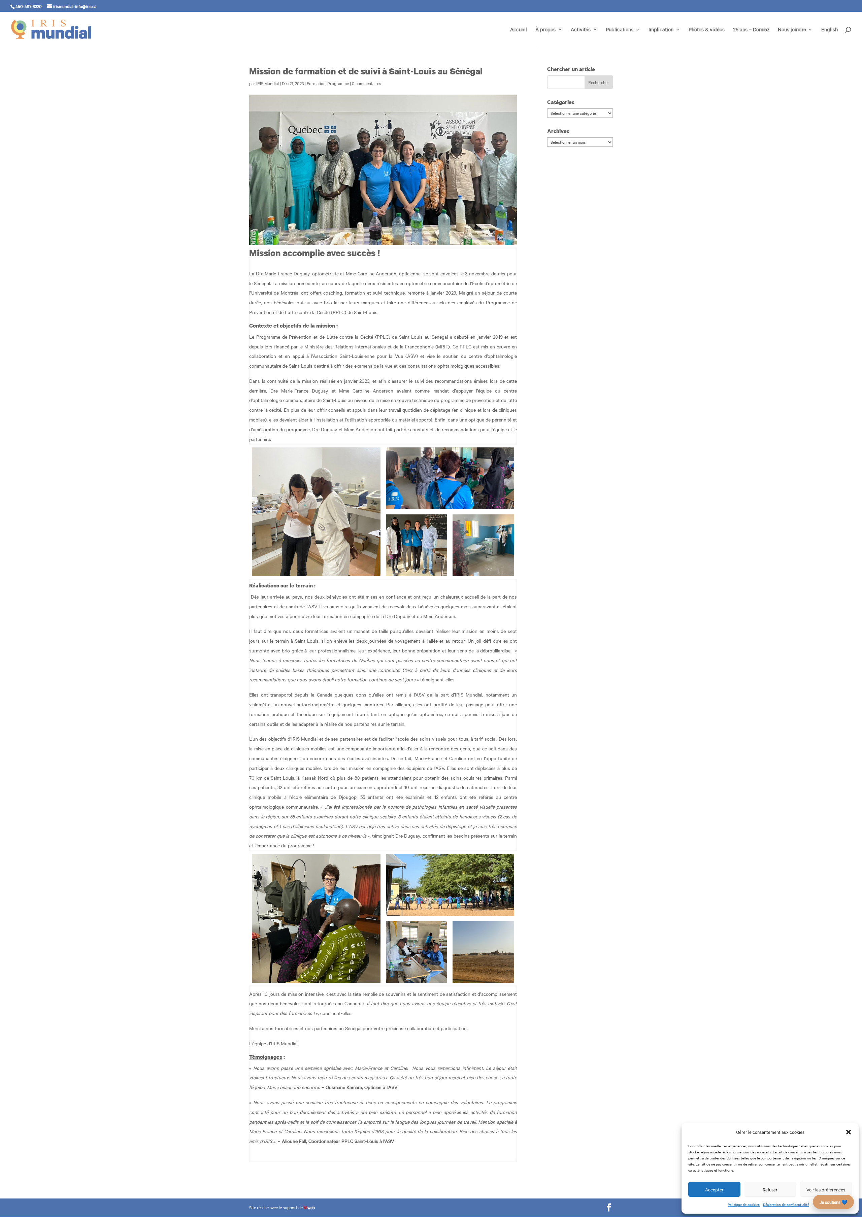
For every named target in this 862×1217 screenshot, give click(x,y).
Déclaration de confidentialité (786, 1204)
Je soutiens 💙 (833, 1202)
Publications (619, 30)
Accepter (714, 1189)
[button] (848, 1132)
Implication (661, 30)
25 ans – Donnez (751, 30)
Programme (338, 83)
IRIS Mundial (267, 83)
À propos (545, 30)
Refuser (770, 1189)
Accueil (518, 30)
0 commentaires (366, 83)
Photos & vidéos (707, 30)
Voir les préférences (825, 1189)
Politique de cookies (744, 1204)
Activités (581, 30)
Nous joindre (792, 30)
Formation (316, 83)
